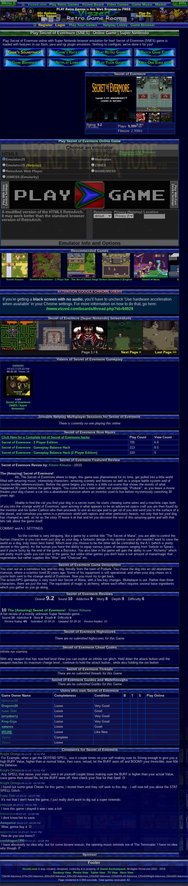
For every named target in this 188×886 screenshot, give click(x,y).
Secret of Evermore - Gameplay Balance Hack (35, 447)
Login (60, 25)
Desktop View (62, 872)
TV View (112, 872)
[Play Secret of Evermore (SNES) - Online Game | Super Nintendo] (94, 21)
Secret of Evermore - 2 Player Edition (52, 279)
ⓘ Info (179, 3)
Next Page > (131, 352)
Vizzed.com (37, 4)
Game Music (142, 4)
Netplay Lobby (115, 25)
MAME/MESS (105, 171)
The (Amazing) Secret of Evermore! (37, 610)
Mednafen (103, 159)
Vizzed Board (93, 4)
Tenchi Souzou (15, 279)
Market (160, 4)
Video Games (118, 4)
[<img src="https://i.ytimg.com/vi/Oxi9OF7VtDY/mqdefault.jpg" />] (18, 397)
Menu (8, 3)
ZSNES (100, 165)
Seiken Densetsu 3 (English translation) (122, 279)
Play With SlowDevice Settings (5, 195)
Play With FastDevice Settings (174, 195)
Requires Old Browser (137, 153)
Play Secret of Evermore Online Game (90, 141)
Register (45, 25)
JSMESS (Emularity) (22, 177)
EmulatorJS (15, 159)
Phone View (80, 872)
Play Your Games (83, 25)
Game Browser (142, 25)
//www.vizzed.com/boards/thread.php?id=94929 (89, 309)
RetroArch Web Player (24, 171)
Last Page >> (165, 352)
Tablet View (98, 872)
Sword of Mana (151, 279)
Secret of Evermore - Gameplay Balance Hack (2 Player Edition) (49, 452)
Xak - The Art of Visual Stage (81, 279)
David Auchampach (113, 868)
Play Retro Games (64, 4)
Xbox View (126, 872)
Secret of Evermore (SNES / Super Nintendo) (18, 405)
